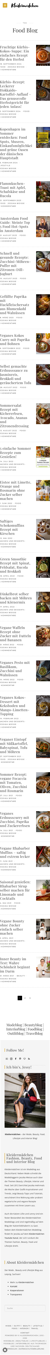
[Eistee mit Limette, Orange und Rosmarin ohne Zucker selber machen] (43, 490)
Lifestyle (37, 1326)
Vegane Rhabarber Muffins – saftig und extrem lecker (15, 852)
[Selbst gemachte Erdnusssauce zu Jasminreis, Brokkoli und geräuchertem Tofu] (43, 374)
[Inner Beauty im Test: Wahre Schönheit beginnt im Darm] (43, 966)
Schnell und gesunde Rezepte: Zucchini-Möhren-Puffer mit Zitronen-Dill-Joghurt (15, 263)
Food (26, 111)
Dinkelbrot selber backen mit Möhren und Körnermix (16, 597)
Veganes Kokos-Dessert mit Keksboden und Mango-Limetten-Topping (14, 705)
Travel (34, 1328)
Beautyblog (33, 1024)
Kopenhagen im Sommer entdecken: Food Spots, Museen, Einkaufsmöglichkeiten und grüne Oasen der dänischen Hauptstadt (19, 143)
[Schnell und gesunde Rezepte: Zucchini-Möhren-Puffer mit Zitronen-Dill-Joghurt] (43, 261)
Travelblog (34, 1033)
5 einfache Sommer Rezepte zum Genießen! (15, 452)
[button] (5, 1350)
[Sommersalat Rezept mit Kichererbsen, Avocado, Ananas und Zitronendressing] (43, 413)
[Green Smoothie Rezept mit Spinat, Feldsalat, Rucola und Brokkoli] (43, 567)
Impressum (11, 1349)
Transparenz (16, 1294)
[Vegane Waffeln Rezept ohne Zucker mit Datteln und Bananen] (43, 635)
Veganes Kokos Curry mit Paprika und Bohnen (15, 339)
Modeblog (14, 1024)
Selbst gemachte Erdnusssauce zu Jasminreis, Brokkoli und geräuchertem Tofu (15, 374)
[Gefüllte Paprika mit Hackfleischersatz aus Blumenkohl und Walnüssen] (43, 304)
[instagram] (11, 1058)
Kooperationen (17, 1290)
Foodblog (35, 1029)
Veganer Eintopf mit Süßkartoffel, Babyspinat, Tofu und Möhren (14, 745)
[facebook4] (15, 1058)
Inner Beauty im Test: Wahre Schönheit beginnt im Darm (15, 964)
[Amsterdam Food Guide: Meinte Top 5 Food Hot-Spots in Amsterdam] (43, 226)
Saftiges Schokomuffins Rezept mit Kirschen (12, 527)
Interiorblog (15, 1029)
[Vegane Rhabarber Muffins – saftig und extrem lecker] (43, 856)
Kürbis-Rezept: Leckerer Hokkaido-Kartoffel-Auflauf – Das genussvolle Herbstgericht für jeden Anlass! (15, 94)
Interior (24, 1328)
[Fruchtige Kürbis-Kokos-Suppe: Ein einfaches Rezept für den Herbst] (43, 55)
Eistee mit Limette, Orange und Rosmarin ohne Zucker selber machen (15, 490)
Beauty (21, 976)
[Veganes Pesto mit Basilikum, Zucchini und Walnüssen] (43, 670)
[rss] (29, 1058)
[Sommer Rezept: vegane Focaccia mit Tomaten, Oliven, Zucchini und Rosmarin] (43, 782)
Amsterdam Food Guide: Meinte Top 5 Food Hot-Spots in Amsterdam (15, 224)
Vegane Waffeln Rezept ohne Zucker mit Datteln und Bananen (15, 633)
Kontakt (13, 1286)
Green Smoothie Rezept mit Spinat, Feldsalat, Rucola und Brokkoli (15, 565)
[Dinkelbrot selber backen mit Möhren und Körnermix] (43, 602)
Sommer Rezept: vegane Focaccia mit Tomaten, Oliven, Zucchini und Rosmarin (13, 782)
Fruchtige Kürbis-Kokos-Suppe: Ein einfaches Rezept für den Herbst (15, 53)
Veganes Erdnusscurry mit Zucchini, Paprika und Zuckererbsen (15, 819)
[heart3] (24, 1058)
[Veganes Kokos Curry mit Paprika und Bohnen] (43, 343)
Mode (8, 1326)
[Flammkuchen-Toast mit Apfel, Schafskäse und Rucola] (43, 191)
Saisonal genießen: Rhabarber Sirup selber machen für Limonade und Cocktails (15, 890)
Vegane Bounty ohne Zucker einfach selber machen (12, 927)
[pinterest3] (20, 1058)
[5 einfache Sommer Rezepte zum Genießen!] (43, 456)
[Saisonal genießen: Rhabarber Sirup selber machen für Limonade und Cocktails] (43, 890)
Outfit (17, 1326)
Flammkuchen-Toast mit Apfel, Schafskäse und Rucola (13, 189)
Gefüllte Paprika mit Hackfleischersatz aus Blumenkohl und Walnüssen (14, 304)
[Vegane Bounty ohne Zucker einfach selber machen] (43, 929)
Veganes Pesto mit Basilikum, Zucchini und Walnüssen (15, 668)
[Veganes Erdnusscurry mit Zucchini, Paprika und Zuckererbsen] (43, 821)
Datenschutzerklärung (31, 1349)
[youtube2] (7, 1058)
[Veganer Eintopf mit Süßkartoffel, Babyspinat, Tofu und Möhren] (43, 747)
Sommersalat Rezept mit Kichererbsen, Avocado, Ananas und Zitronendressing (14, 415)
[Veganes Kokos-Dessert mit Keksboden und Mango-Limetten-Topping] (43, 705)
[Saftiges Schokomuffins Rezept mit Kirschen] (43, 529)
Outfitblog (16, 1033)
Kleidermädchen (26, 1282)
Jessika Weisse (16, 67)
